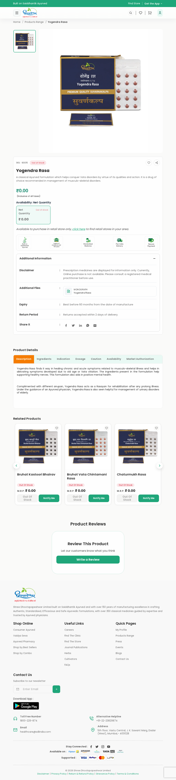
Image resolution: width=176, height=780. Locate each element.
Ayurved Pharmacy (24, 641)
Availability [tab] (114, 359)
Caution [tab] (96, 359)
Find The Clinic (72, 635)
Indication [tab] (63, 359)
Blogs (119, 653)
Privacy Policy (59, 773)
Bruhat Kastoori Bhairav (36, 474)
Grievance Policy (105, 773)
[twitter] (73, 325)
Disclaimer (43, 773)
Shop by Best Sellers (25, 647)
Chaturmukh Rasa (131, 474)
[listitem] (109, 291)
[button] (160, 13)
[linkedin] (80, 325)
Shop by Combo (22, 653)
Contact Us (122, 659)
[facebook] (66, 325)
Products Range (34, 22)
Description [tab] (23, 359)
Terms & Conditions (128, 773)
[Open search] (130, 12)
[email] (95, 325)
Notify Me (49, 498)
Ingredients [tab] (44, 359)
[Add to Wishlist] (149, 163)
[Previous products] (16, 465)
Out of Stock (27, 498)
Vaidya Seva (20, 635)
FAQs (67, 665)
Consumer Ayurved (24, 630)
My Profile (121, 630)
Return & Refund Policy (81, 773)
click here (78, 229)
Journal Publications (75, 647)
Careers (69, 630)
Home (16, 22)
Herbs (67, 653)
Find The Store (72, 641)
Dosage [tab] (80, 359)
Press (119, 641)
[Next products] (159, 465)
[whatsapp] (87, 325)
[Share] (157, 163)
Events (119, 647)
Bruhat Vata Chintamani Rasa (87, 476)
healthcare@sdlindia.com (35, 731)
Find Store (134, 3)
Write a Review (88, 559)
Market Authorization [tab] (140, 359)
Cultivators (70, 659)
